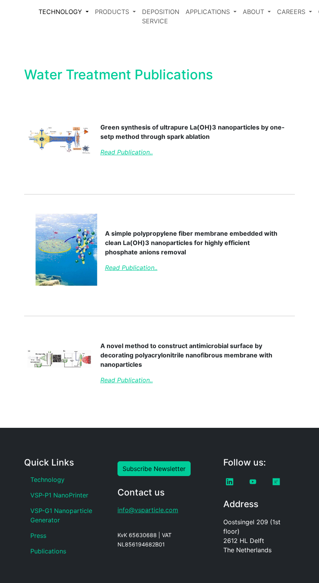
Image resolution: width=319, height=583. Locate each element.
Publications (48, 551)
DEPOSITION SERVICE (160, 16)
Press (38, 535)
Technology (47, 479)
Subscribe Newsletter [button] (154, 469)
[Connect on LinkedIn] (229, 482)
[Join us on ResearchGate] (276, 482)
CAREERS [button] (292, 12)
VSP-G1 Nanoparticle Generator (61, 515)
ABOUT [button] (254, 12)
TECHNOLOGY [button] (61, 12)
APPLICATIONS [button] (209, 12)
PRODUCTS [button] (113, 12)
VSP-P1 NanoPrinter (59, 495)
